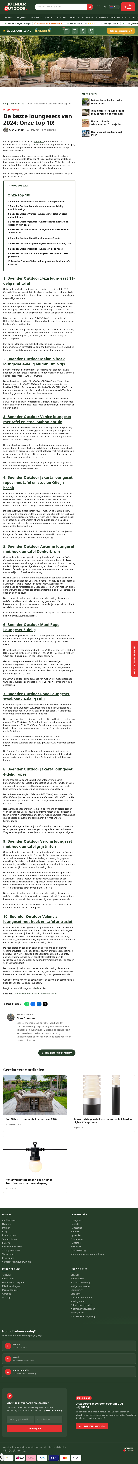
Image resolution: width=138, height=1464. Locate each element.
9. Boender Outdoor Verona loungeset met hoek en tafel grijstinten (38, 255)
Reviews (6, 1242)
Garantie (6, 1293)
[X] (10, 1451)
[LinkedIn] (24, 1451)
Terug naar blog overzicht (58, 1052)
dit (38, 988)
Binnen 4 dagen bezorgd (19, 23)
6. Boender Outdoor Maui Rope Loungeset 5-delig (34, 238)
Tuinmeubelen (9, 1239)
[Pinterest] (19, 1451)
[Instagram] (14, 1451)
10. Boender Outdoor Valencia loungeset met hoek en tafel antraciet (39, 263)
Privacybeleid (77, 1312)
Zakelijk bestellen (11, 1250)
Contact (75, 1274)
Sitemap (6, 1297)
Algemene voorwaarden (83, 1308)
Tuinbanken (86, 17)
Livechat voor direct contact (50, 23)
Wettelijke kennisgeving (83, 1316)
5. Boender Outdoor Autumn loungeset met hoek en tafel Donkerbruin (38, 231)
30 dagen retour (111, 23)
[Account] (104, 6)
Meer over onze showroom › (92, 1426)
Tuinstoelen (35, 17)
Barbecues (76, 1246)
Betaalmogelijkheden (81, 1305)
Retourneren (77, 1278)
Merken (6, 1227)
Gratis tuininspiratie (134, 660)
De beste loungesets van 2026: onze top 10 (35, 993)
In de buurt (8, 1258)
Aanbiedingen (9, 1220)
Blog (5, 103)
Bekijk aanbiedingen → (121, 30)
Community (76, 1290)
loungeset (39, 141)
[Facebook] (5, 1451)
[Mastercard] (65, 1458)
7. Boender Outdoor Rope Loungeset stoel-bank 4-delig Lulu (40, 243)
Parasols (73, 17)
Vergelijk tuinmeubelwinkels (16, 1261)
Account (6, 1274)
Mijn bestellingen (11, 1286)
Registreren (8, 1278)
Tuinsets (8, 17)
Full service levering (81, 1282)
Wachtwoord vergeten (13, 1282)
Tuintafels (61, 17)
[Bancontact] (8, 1458)
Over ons (6, 1224)
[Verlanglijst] (98, 6)
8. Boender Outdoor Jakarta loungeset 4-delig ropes (35, 248)
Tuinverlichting (78, 1250)
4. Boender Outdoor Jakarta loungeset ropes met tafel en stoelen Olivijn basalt (38, 223)
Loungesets (21, 17)
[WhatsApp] (26, 1004)
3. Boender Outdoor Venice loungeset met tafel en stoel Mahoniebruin (37, 215)
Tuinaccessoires (117, 17)
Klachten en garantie (81, 1297)
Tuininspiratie (17, 103)
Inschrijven (34, 1428)
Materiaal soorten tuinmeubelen (87, 1254)
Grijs (61, 363)
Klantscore (83, 23)
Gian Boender (26, 1018)
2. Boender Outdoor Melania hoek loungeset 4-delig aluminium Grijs (35, 208)
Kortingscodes (78, 1301)
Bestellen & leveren (12, 1246)
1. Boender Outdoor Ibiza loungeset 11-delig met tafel (36, 201)
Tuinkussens (100, 17)
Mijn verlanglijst (10, 1290)
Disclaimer (76, 1293)
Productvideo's (10, 1235)
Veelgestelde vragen (81, 1286)
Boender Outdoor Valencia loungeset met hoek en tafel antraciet (38, 919)
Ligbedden (48, 17)
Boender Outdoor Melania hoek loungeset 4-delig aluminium (34, 361)
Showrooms (8, 1254)
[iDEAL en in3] (20, 1458)
